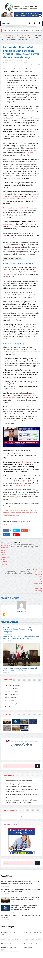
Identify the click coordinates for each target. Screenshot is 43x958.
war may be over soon (23, 485)
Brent (13, 497)
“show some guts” (15, 249)
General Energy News (11, 62)
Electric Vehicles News (11, 691)
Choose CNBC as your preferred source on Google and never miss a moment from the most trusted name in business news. (20, 512)
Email (38, 64)
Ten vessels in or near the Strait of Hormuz (18, 208)
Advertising (6, 824)
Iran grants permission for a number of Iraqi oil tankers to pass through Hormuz (20, 669)
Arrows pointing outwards (12, 258)
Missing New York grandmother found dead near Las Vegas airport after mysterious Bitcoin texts (25, 907)
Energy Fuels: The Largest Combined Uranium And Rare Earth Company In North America (21, 637)
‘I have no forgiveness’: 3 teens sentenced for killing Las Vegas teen (24, 546)
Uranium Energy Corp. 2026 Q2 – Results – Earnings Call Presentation (18, 572)
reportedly (25, 481)
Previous (16, 542)
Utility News (8, 707)
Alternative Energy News (12, 685)
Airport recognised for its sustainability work (18, 781)
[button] (21, 438)
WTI (34, 490)
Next (28, 569)
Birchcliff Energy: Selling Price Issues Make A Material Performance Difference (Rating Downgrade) (19, 630)
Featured (14, 824)
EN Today (12, 61)
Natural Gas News (10, 698)
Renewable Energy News (12, 704)
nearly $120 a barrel (24, 462)
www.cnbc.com (8, 524)
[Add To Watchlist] (37, 490)
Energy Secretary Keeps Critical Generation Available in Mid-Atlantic (20, 916)
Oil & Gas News (22, 62)
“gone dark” (33, 150)
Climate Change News (11, 688)
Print (32, 64)
